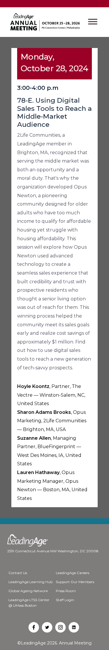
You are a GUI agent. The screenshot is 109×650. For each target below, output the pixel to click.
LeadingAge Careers (72, 573)
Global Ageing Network (28, 591)
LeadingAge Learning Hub (30, 582)
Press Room (66, 591)
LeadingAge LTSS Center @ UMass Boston (28, 603)
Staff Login (65, 600)
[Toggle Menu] (92, 22)
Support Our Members (75, 582)
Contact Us (17, 573)
